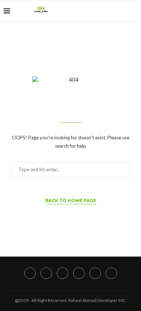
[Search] (133, 10)
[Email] (123, 10)
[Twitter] (92, 10)
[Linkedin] (108, 10)
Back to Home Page (70, 200)
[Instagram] (100, 10)
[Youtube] (115, 10)
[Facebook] (85, 10)
